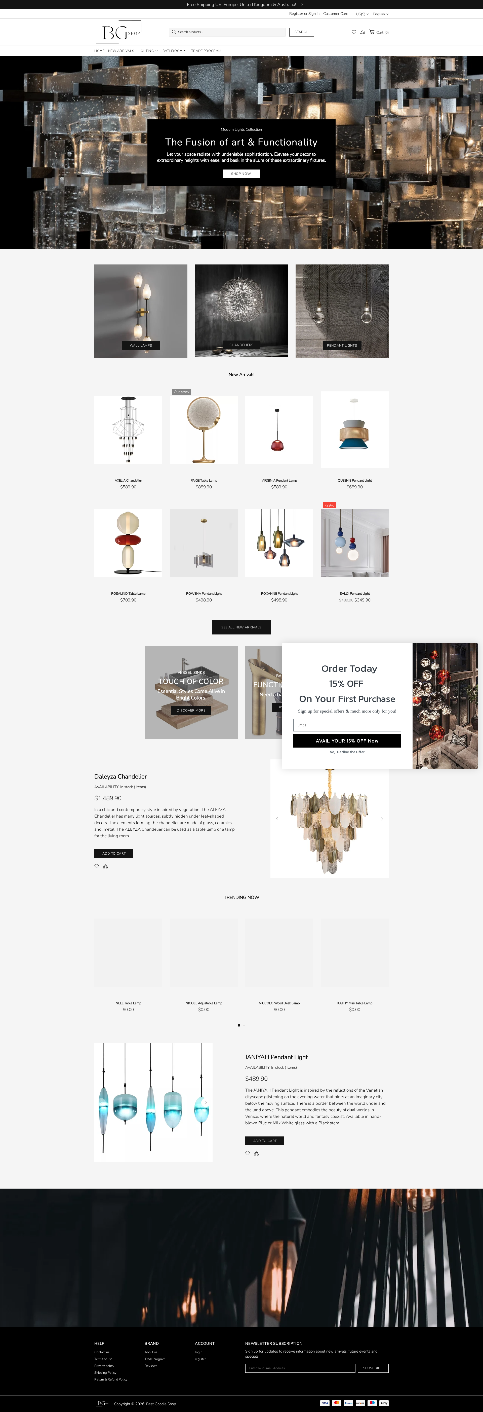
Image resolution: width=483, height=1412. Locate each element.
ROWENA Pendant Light (204, 593)
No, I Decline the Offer (347, 752)
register (200, 1359)
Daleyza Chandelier (120, 777)
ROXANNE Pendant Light (279, 593)
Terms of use (103, 1359)
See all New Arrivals (241, 627)
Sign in (313, 13)
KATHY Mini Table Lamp (203, 1003)
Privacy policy (104, 1366)
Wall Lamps (141, 345)
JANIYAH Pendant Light (276, 1057)
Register (296, 13)
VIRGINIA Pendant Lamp (279, 480)
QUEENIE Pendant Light (355, 480)
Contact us (101, 1352)
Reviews (151, 1366)
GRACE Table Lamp (279, 1003)
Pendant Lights (342, 345)
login (198, 1352)
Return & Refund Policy (111, 1379)
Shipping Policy (105, 1372)
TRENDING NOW (241, 897)
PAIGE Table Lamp (204, 480)
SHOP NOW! (241, 174)
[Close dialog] (471, 649)
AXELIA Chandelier (128, 480)
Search (302, 32)
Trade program (155, 1359)
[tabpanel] (279, 966)
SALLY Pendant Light (355, 593)
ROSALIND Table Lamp (128, 593)
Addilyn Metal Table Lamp (355, 1003)
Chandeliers (241, 345)
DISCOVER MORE (191, 710)
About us (151, 1352)
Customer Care (335, 13)
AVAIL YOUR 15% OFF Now (347, 741)
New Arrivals (242, 375)
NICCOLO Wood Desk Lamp (128, 1003)
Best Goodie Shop (118, 32)
